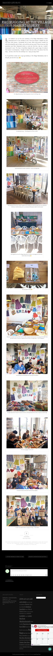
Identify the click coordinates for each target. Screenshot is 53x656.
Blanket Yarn (28, 604)
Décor (26, 609)
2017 (8, 543)
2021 (27, 602)
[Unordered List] (21, 575)
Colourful (23, 606)
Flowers (25, 611)
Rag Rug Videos (29, 635)
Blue (20, 606)
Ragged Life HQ (28, 626)
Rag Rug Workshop (29, 543)
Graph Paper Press (37, 654)
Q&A (23, 626)
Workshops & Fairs (36, 541)
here (18, 57)
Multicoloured (24, 621)
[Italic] (14, 575)
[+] (31, 575)
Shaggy (30, 640)
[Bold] (12, 575)
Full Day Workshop (14, 543)
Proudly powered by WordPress (18, 654)
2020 (24, 602)
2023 (29, 602)
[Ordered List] (19, 575)
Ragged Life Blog (11, 3)
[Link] (27, 575)
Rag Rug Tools (26, 633)
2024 (31, 602)
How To (25, 613)
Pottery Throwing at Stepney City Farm (14, 556)
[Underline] (15, 575)
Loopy (26, 616)
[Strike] (17, 575)
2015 (24, 599)
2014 (21, 598)
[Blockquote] (23, 575)
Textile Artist (26, 647)
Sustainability (27, 644)
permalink (33, 544)
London (22, 543)
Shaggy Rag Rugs (24, 642)
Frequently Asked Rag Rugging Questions (38, 556)
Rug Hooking (26, 640)
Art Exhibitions (22, 604)
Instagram (39, 336)
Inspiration (29, 613)
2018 (31, 599)
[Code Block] (25, 575)
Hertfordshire (21, 613)
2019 (20, 602)
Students (36, 543)
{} (28, 575)
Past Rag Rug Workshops (25, 541)
